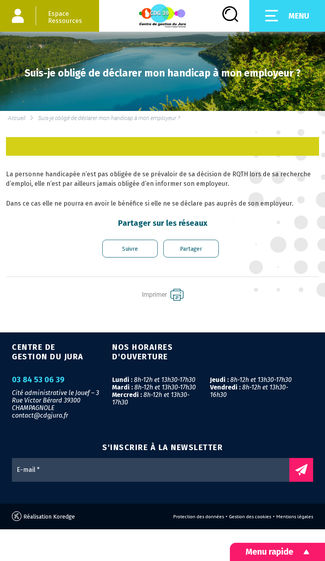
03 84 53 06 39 (38, 380)
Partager (191, 249)
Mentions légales (294, 516)
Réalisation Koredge (48, 516)
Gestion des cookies (250, 516)
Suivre (130, 249)
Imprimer (155, 294)
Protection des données (198, 516)
